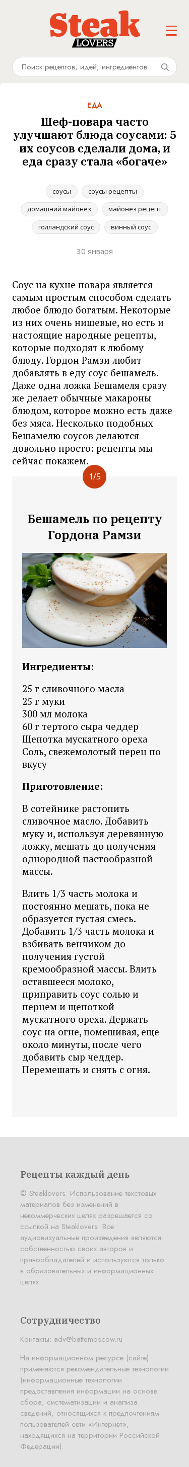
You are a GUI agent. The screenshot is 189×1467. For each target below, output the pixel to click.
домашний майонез (59, 208)
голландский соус (66, 226)
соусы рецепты (112, 191)
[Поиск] (165, 67)
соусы (61, 191)
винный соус (131, 226)
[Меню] (171, 31)
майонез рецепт (135, 208)
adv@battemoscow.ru (88, 1339)
